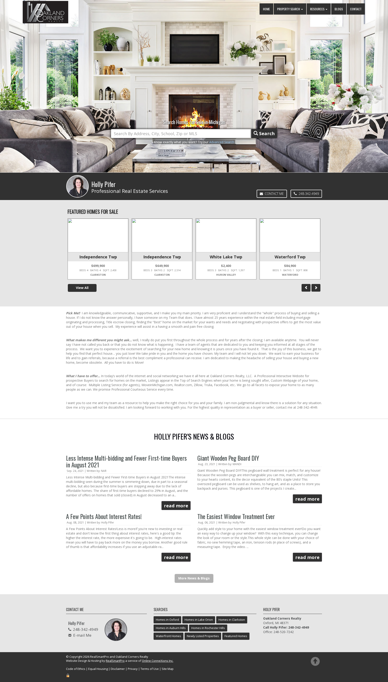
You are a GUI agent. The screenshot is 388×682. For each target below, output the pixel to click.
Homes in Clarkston (231, 620)
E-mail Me (82, 635)
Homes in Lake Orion (199, 620)
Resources (317, 9)
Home (266, 9)
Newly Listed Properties (203, 636)
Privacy (133, 669)
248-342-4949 (308, 193)
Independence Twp (98, 257)
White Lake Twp (226, 257)
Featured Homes (236, 636)
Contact (356, 9)
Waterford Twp (290, 257)
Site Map (168, 669)
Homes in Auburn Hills (171, 628)
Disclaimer (118, 669)
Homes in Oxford (167, 620)
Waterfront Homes (168, 636)
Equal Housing (98, 669)
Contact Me (273, 193)
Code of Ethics (75, 669)
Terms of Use (150, 669)
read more (176, 506)
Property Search (289, 9)
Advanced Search (221, 142)
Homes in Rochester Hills (208, 628)
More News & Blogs (194, 578)
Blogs (339, 9)
